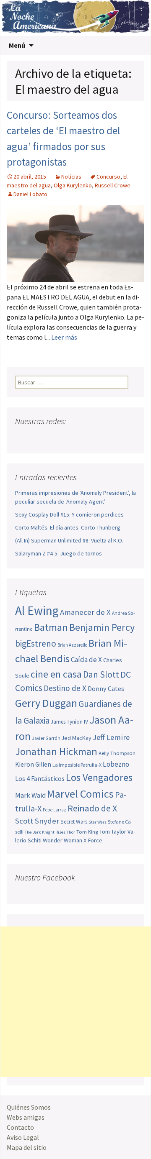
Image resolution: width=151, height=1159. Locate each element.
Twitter (38, 437)
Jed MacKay (76, 738)
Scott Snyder (37, 821)
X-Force (92, 840)
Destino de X (65, 688)
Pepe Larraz (54, 810)
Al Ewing (37, 610)
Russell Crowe (112, 185)
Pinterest (70, 437)
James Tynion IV (69, 721)
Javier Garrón (46, 738)
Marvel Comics (80, 794)
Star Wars (98, 822)
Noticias (71, 176)
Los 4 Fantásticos (40, 778)
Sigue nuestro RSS (102, 437)
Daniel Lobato (30, 194)
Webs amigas (25, 1117)
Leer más (64, 337)
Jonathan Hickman (56, 751)
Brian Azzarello (72, 645)
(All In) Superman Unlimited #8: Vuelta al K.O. (69, 540)
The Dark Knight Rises (45, 832)
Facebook (22, 437)
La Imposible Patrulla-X (77, 765)
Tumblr (86, 437)
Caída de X (86, 659)
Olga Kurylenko (73, 185)
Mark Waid (30, 795)
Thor (71, 832)
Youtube (54, 437)
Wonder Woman (62, 840)
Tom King (87, 832)
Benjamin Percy (102, 627)
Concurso (108, 176)
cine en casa (56, 674)
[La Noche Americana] (75, 18)
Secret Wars (73, 821)
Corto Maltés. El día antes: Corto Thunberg (67, 527)
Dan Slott (101, 674)
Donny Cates (106, 688)
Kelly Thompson (117, 753)
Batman (51, 627)
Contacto (20, 1127)
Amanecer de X (85, 612)
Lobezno (116, 764)
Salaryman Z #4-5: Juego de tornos (58, 553)
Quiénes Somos (29, 1107)
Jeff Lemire (111, 737)
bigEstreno (35, 643)
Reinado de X (92, 808)
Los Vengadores (99, 777)
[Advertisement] (75, 1001)
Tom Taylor (112, 831)
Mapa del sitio (27, 1147)
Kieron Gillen (33, 764)
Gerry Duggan (46, 703)
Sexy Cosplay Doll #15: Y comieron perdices (69, 514)
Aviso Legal (23, 1137)
